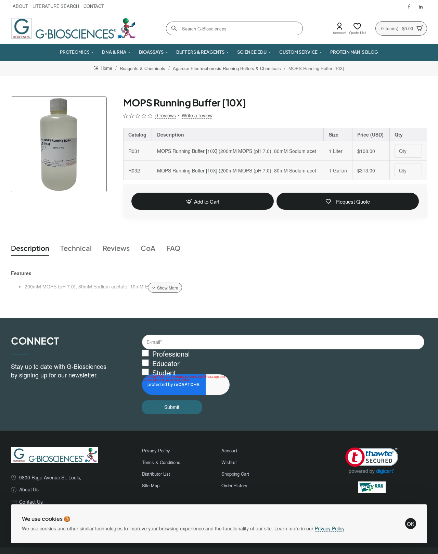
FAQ (173, 248)
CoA (148, 248)
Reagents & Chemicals (142, 68)
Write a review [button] (197, 115)
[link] (371, 461)
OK (410, 523)
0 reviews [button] (165, 115)
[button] (202, 201)
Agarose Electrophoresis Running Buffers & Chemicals (227, 68)
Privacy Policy (329, 528)
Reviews (116, 248)
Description (30, 248)
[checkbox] (283, 363)
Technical (76, 248)
